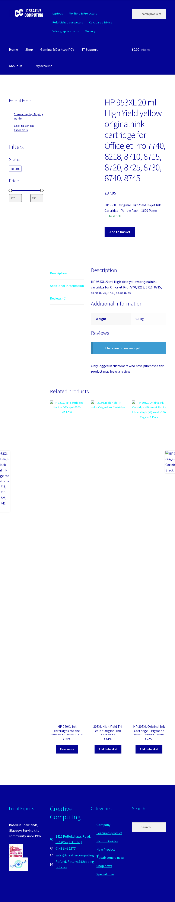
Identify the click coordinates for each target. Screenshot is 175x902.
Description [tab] (58, 273)
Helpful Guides (107, 841)
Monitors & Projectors (83, 13)
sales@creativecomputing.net (77, 855)
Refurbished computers (67, 22)
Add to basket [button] (108, 749)
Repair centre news (110, 857)
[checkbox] (15, 169)
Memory (90, 31)
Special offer (105, 874)
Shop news (104, 866)
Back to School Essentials (24, 128)
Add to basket (119, 232)
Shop (29, 49)
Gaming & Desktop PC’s (57, 49)
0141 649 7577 (65, 848)
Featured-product (109, 833)
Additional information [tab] (67, 286)
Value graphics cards (65, 31)
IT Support (90, 49)
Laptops (57, 13)
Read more (67, 749)
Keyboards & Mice (100, 22)
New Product (105, 849)
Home (13, 49)
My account (44, 66)
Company (103, 825)
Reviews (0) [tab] (58, 298)
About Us (15, 66)
